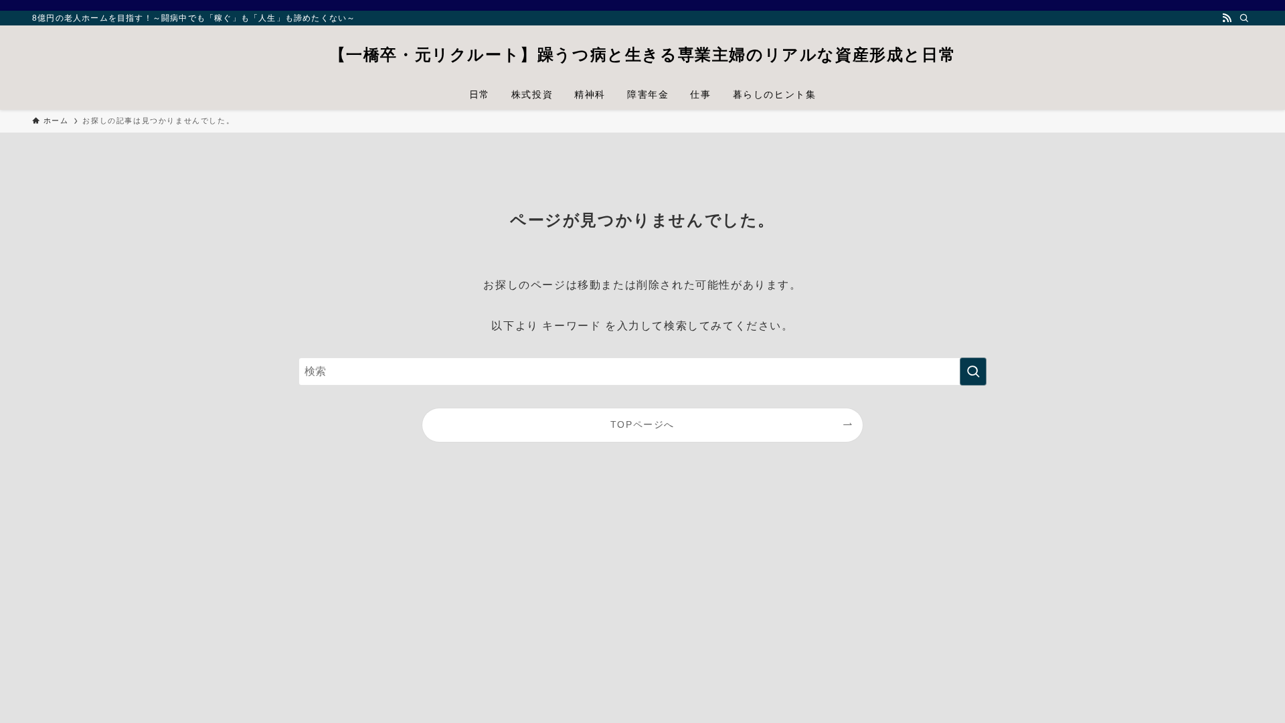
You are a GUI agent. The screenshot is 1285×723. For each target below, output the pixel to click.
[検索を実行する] (973, 371)
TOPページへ (642, 424)
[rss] (1226, 18)
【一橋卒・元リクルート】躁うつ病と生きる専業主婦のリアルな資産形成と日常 (642, 55)
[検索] (1244, 18)
